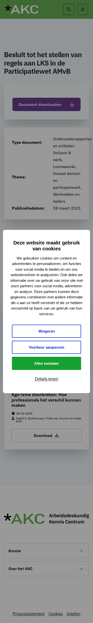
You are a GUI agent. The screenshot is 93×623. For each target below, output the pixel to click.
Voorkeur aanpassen (46, 347)
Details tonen (46, 379)
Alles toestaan (46, 363)
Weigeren (46, 331)
